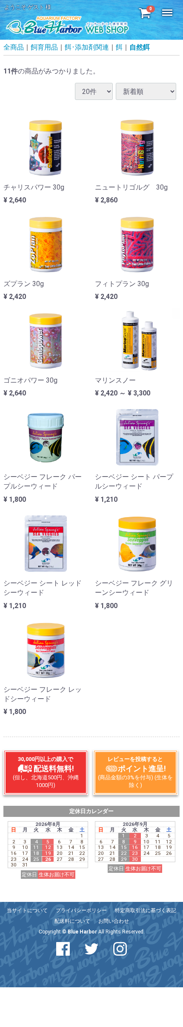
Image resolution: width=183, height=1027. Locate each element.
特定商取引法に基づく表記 (145, 910)
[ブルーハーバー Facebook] (63, 949)
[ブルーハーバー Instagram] (120, 949)
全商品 (13, 47)
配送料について (72, 921)
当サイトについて (27, 910)
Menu (168, 8)
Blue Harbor (82, 932)
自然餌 (139, 47)
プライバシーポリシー (81, 910)
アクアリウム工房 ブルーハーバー (67, 24)
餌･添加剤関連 (87, 47)
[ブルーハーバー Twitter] (91, 949)
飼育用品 (44, 47)
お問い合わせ (113, 921)
